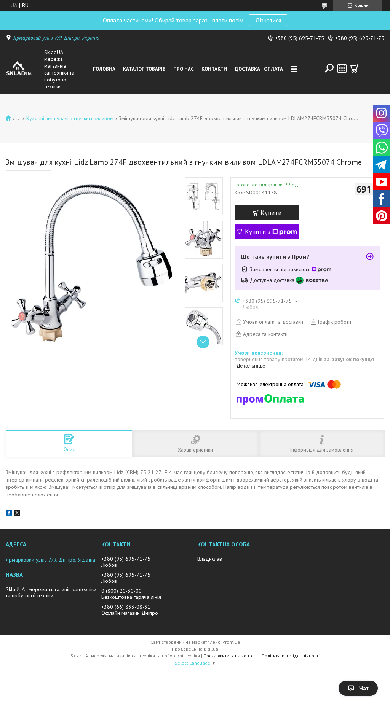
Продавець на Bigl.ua (195, 649)
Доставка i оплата (259, 69)
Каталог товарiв (144, 69)
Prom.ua (231, 642)
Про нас (183, 69)
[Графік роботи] (342, 68)
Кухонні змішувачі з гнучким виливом (69, 118)
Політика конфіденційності (291, 656)
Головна (104, 69)
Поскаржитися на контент (230, 656)
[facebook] (9, 514)
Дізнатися (268, 20)
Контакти (214, 69)
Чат (364, 688)
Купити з (257, 232)
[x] (17, 514)
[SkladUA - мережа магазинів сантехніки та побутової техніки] (23, 69)
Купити (271, 212)
